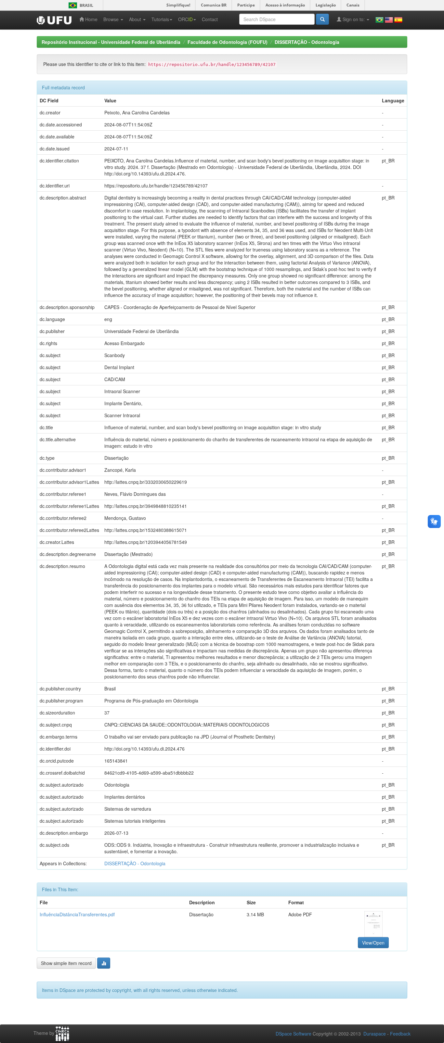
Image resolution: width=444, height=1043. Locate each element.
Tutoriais (160, 19)
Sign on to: (353, 19)
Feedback (400, 1033)
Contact (210, 19)
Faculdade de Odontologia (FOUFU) (228, 42)
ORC (185, 19)
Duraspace (374, 1033)
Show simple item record (66, 963)
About (135, 19)
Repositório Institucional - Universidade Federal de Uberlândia (111, 42)
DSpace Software (293, 1033)
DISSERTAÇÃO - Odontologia (307, 42)
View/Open (373, 942)
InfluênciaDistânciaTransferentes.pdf (77, 914)
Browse (111, 19)
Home (91, 19)
